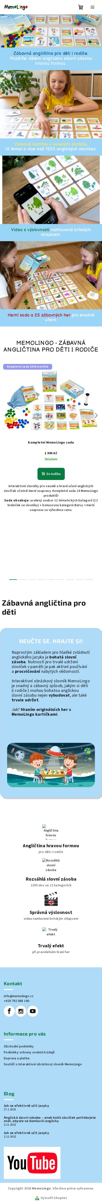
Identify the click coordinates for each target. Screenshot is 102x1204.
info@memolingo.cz (19, 996)
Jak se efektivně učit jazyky (26, 1105)
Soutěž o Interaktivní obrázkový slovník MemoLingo (43, 1064)
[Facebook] (9, 1011)
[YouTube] (32, 1011)
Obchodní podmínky (19, 1046)
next (96, 415)
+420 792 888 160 (16, 1001)
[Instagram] (20, 1011)
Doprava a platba (16, 1058)
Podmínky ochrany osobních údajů (29, 1052)
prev (5, 415)
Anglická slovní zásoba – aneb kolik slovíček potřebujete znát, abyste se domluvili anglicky (50, 1119)
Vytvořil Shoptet (54, 1198)
